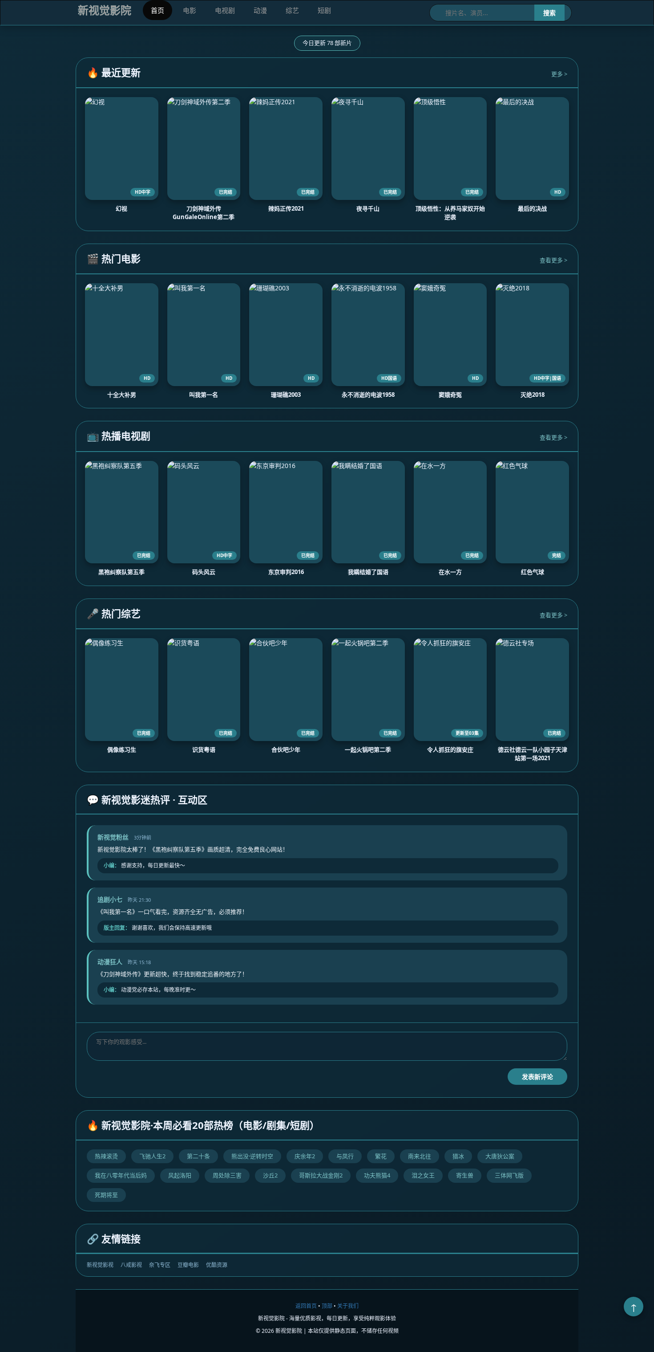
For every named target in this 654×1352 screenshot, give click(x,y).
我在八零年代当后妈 (121, 1175)
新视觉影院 (104, 10)
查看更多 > (553, 260)
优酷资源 (216, 1265)
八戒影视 (131, 1265)
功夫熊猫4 (377, 1175)
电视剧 (225, 10)
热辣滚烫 (106, 1156)
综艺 (292, 10)
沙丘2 (270, 1175)
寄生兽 (464, 1175)
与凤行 (345, 1156)
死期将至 (106, 1195)
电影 (189, 10)
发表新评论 (537, 1076)
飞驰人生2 (152, 1156)
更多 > (559, 74)
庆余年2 (305, 1156)
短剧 (324, 10)
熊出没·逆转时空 (252, 1156)
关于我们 (348, 1306)
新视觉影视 (100, 1265)
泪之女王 (423, 1175)
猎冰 (458, 1156)
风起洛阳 (179, 1175)
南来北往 (419, 1156)
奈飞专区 (159, 1265)
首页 (157, 10)
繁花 (381, 1156)
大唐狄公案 (499, 1156)
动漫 (260, 10)
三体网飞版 (509, 1175)
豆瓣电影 (188, 1265)
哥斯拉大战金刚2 (321, 1175)
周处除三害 (227, 1175)
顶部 (327, 1306)
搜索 (549, 12)
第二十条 (198, 1156)
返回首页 (306, 1306)
